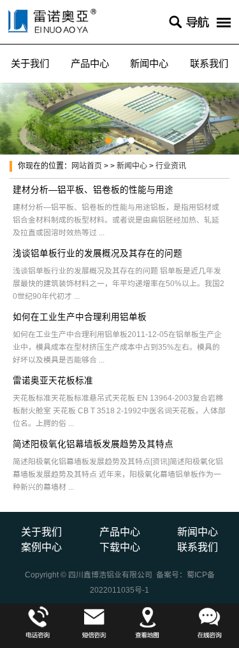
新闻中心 (149, 63)
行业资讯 (171, 166)
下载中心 (119, 547)
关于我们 (30, 63)
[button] (108, 140)
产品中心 (90, 63)
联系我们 (209, 63)
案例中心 (41, 547)
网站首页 (86, 166)
